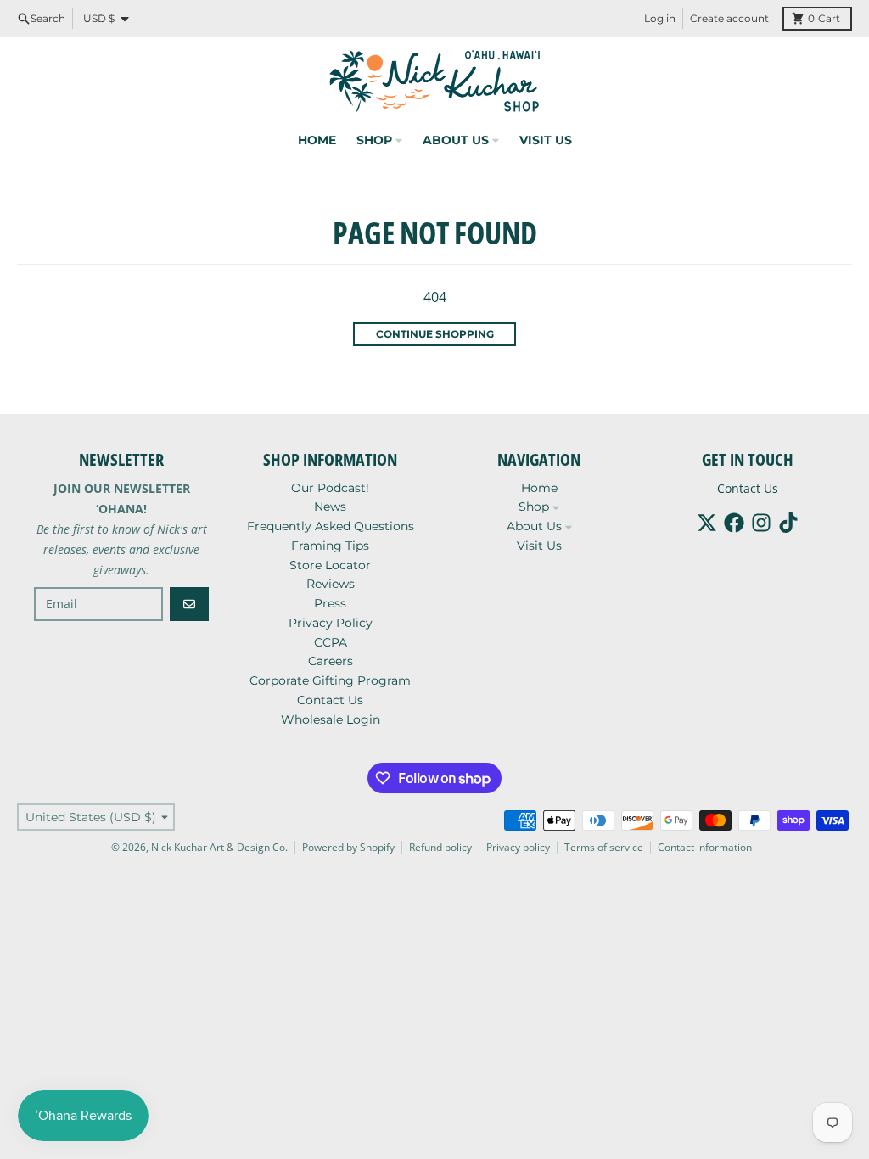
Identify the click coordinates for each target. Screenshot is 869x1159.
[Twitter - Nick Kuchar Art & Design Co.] (707, 522)
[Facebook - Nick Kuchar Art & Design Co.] (734, 522)
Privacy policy (518, 847)
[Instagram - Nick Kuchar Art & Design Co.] (761, 522)
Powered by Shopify (348, 847)
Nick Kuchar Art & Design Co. (219, 847)
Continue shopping (435, 334)
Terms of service (603, 847)
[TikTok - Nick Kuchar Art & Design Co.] (788, 522)
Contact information (705, 847)
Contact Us (747, 488)
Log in (660, 18)
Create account (729, 18)
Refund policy (440, 847)
